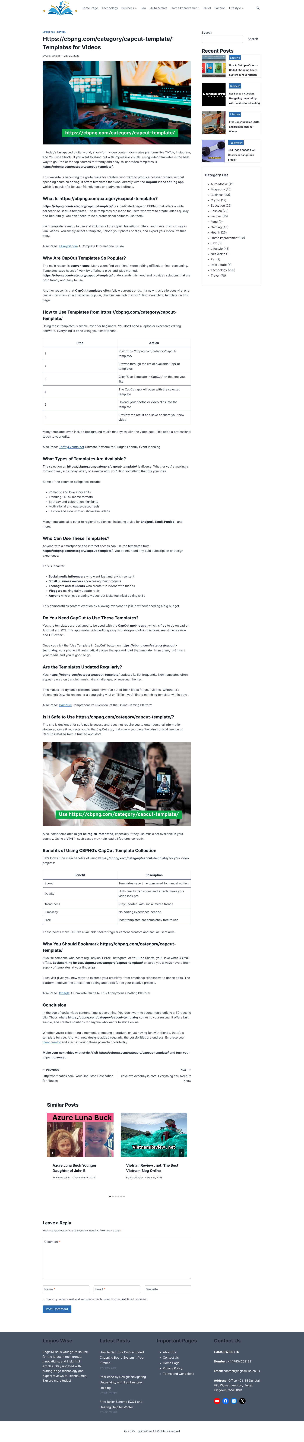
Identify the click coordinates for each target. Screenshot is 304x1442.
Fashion (220, 8)
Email (100, 1289)
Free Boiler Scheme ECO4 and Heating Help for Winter (244, 126)
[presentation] (80, 1135)
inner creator (52, 1042)
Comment (52, 1242)
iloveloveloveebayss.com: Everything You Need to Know (156, 1075)
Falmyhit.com (68, 246)
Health (215, 232)
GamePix (65, 705)
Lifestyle (49, 32)
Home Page (89, 8)
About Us (169, 1352)
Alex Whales (53, 55)
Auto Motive (158, 8)
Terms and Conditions (178, 1373)
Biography (218, 189)
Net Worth (218, 254)
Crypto (215, 200)
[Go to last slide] (52, 1153)
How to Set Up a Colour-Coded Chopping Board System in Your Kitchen (243, 70)
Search (207, 32)
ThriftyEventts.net (71, 447)
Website (152, 1289)
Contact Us (171, 1357)
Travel (206, 8)
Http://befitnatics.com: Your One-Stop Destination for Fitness (78, 1075)
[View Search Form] (258, 8)
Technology (110, 8)
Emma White (63, 1177)
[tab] (110, 1196)
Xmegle (64, 993)
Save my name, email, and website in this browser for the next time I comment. (97, 1299)
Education (218, 205)
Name (49, 1289)
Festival (216, 216)
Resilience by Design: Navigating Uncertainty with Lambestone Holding (244, 98)
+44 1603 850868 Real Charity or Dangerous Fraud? (241, 155)
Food (214, 221)
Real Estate (219, 265)
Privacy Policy (172, 1368)
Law (144, 8)
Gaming (216, 227)
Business (235, 85)
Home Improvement (185, 8)
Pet (213, 259)
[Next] (181, 1153)
